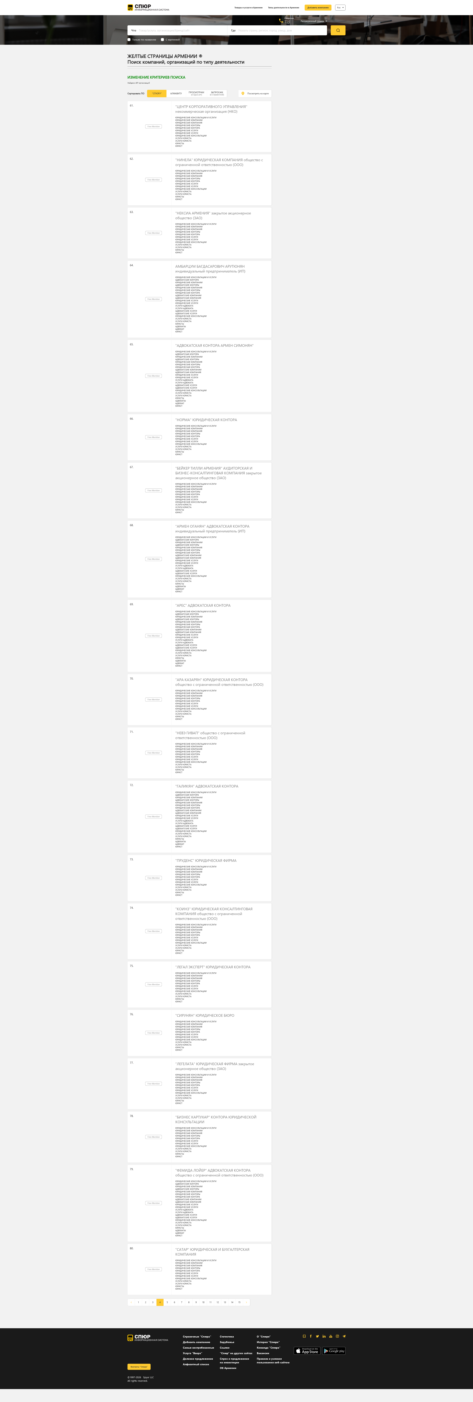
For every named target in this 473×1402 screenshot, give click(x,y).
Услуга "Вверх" (192, 1353)
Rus (339, 7)
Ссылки (224, 1347)
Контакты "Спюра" (139, 1367)
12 (218, 1302)
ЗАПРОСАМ (217, 93)
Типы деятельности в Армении (283, 7)
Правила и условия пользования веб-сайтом (273, 1360)
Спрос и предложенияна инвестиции (234, 1360)
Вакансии (263, 1353)
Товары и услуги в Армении (248, 7)
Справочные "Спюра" (197, 1336)
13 (225, 1302)
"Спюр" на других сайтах (236, 1353)
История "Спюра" (268, 1342)
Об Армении (228, 1368)
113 (287, 21)
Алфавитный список (196, 1364)
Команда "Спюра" (268, 1347)
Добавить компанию (318, 7)
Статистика (227, 1336)
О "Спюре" (264, 1336)
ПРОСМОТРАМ (196, 93)
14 (232, 1302)
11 (210, 1302)
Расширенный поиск (312, 21)
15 (239, 1302)
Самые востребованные (198, 1347)
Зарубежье (227, 1342)
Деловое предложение (198, 1358)
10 (203, 1302)
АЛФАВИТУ (176, 93)
